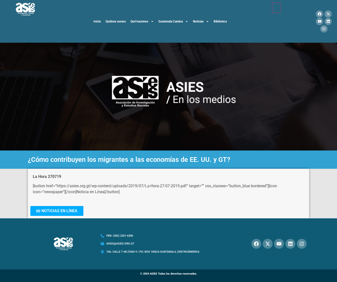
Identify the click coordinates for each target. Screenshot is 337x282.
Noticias (198, 21)
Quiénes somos (116, 21)
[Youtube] (319, 21)
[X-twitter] (328, 14)
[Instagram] (324, 29)
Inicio (97, 21)
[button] (56, 211)
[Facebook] (319, 14)
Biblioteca (220, 21)
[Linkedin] (328, 21)
